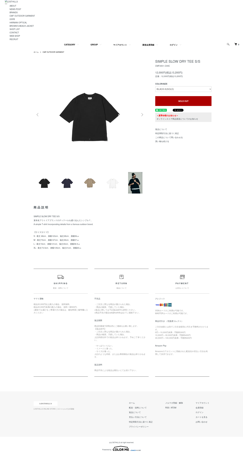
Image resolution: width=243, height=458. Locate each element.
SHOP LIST (15, 29)
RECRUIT (14, 39)
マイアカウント (120, 44)
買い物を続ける (162, 141)
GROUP (94, 44)
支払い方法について (138, 417)
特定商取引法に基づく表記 (167, 133)
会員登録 (199, 407)
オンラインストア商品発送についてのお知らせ (177, 118)
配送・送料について (138, 407)
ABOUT (13, 5)
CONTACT (14, 32)
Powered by (106, 449)
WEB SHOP (15, 35)
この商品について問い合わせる (169, 137)
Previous (38, 115)
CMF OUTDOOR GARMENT (22, 15)
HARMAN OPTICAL (18, 22)
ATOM (173, 407)
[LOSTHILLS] (11, 1)
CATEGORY (69, 44)
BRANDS (14, 12)
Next (142, 115)
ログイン (174, 44)
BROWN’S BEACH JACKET (22, 25)
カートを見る (201, 417)
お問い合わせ (201, 421)
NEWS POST (15, 9)
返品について (161, 129)
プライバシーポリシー (139, 426)
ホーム (36, 52)
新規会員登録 (148, 44)
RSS (167, 407)
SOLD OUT (183, 101)
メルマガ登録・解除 (174, 402)
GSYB (12, 19)
